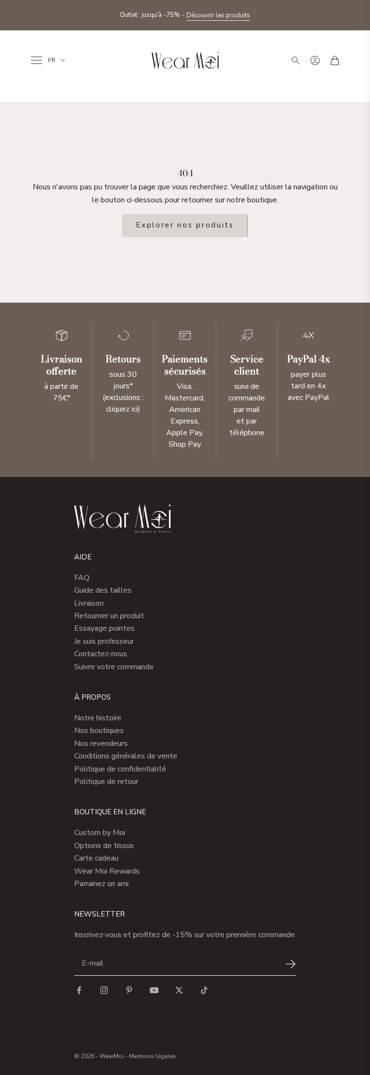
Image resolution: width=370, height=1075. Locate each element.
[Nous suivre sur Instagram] (104, 990)
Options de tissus (104, 845)
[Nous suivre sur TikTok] (204, 990)
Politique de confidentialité (120, 769)
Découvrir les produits (218, 15)
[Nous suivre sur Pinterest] (129, 990)
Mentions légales (152, 1056)
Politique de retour (106, 781)
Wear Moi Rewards (107, 871)
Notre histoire (97, 718)
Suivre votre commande (114, 667)
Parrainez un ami (101, 883)
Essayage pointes (104, 628)
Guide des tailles (103, 590)
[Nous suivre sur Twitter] (179, 990)
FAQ (82, 577)
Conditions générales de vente (125, 756)
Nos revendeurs (101, 743)
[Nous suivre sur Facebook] (79, 990)
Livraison (89, 603)
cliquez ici (122, 409)
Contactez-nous (100, 654)
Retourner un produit (109, 615)
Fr (51, 60)
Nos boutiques (99, 730)
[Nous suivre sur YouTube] (154, 990)
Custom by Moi (99, 832)
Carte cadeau (96, 858)
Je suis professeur (104, 641)
